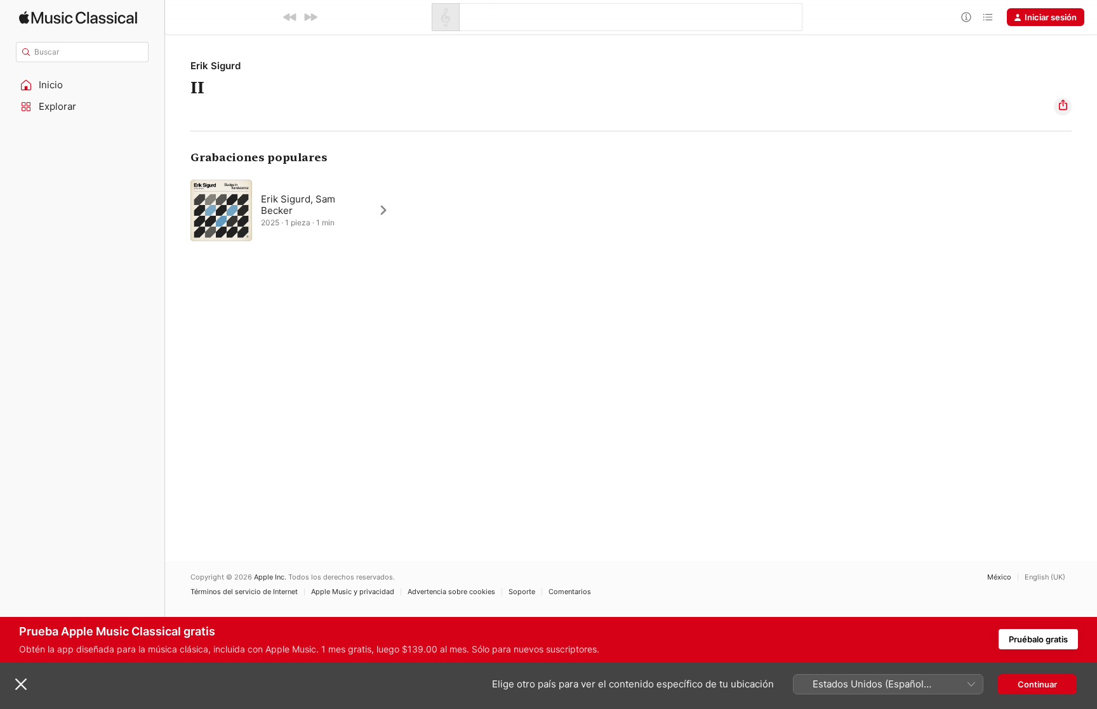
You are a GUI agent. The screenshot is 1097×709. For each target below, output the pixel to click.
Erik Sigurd (215, 66)
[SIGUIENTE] (310, 17)
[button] (83, 85)
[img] (78, 17)
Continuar (1037, 684)
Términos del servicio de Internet (244, 591)
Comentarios (569, 591)
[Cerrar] (21, 684)
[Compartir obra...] (1063, 107)
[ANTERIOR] (290, 17)
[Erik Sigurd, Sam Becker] (295, 210)
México (999, 577)
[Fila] (988, 17)
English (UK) (1045, 577)
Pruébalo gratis (1038, 639)
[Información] (966, 17)
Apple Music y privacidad (352, 591)
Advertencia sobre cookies (451, 591)
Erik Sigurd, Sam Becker (298, 204)
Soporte (522, 591)
